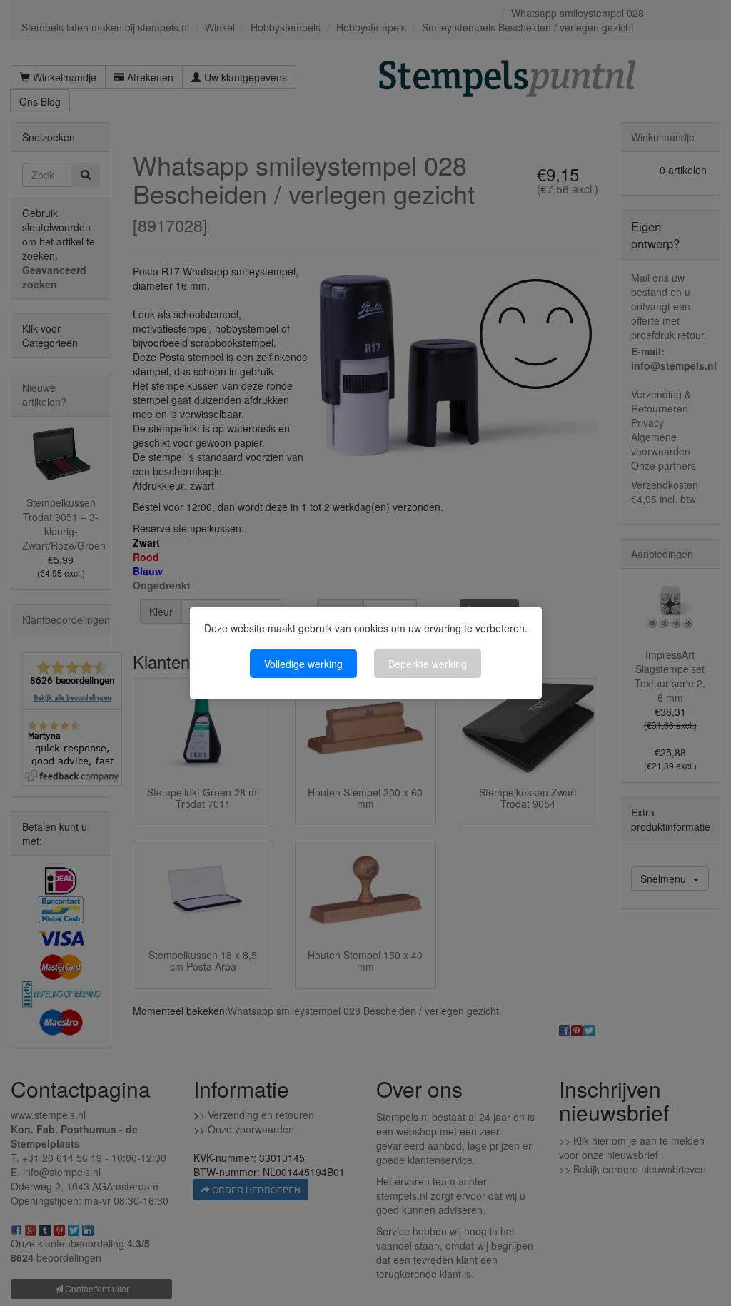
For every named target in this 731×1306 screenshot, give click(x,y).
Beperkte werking (427, 664)
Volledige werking (303, 664)
